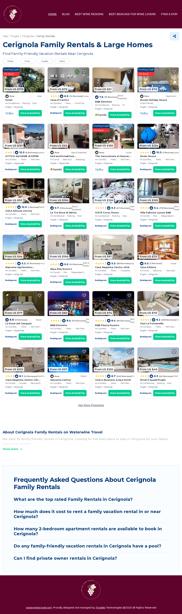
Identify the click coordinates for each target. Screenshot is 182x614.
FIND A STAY (169, 14)
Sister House (148, 156)
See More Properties (91, 405)
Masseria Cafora (60, 379)
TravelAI (100, 607)
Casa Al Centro (59, 99)
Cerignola (18, 107)
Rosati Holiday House (153, 99)
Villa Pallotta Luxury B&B (155, 212)
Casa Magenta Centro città (112, 267)
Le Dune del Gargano (18, 323)
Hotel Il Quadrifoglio (153, 379)
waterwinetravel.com (39, 607)
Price (27, 61)
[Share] (174, 36)
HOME (52, 14)
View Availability (30, 113)
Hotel (8, 99)
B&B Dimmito (103, 101)
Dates (10, 61)
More (62, 61)
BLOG (65, 14)
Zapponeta (19, 163)
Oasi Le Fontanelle (152, 323)
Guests (44, 61)
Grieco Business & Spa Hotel (113, 379)
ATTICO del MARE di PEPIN (22, 156)
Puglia (8, 107)
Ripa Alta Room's (61, 269)
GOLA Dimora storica (18, 210)
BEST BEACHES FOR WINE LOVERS (132, 14)
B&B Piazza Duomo (107, 325)
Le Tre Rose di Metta (63, 212)
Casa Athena (148, 267)
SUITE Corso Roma (107, 212)
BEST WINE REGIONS (89, 14)
